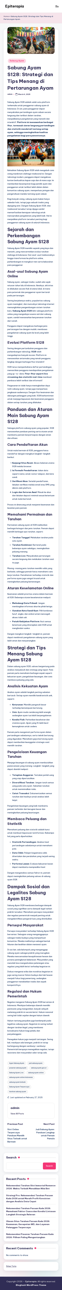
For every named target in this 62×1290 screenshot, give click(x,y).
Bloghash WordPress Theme (31, 1285)
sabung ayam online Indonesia (21, 1077)
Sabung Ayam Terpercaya (19, 1087)
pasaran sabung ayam (17, 1068)
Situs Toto (11, 1266)
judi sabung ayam (35, 1063)
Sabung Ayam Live (16, 1073)
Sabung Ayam (17, 61)
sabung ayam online (36, 1073)
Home (6, 16)
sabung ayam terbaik (17, 1082)
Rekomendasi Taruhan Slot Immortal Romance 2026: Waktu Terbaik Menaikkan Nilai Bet (31, 1187)
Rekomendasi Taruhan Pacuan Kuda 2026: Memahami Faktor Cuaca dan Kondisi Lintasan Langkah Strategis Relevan (31, 1211)
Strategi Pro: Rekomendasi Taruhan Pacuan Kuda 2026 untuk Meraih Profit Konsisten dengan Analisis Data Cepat (29, 1198)
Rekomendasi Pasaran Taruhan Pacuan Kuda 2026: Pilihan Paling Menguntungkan (30, 1236)
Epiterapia (14, 6)
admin (15, 1108)
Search (11, 1157)
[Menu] (56, 6)
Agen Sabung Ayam (16, 1063)
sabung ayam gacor (38, 1068)
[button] (17, 1113)
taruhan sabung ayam (17, 1092)
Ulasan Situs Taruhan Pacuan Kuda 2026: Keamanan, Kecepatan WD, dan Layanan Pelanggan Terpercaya (28, 1224)
